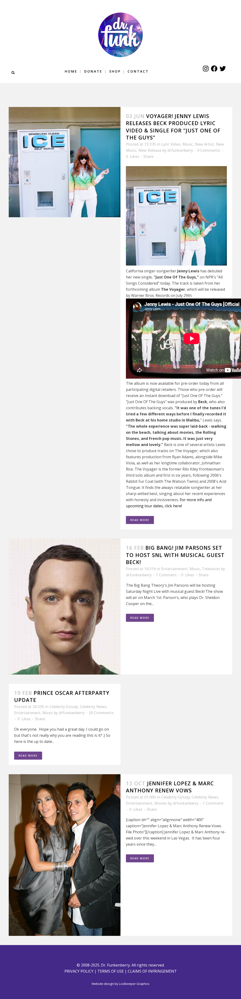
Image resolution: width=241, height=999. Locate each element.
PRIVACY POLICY (78, 971)
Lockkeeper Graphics (134, 984)
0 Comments (208, 150)
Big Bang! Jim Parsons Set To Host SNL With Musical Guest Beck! (175, 554)
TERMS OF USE (110, 971)
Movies (160, 803)
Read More (139, 520)
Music (187, 144)
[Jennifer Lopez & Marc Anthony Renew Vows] (64, 855)
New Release (149, 150)
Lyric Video (171, 144)
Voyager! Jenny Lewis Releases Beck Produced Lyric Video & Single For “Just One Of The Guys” (173, 126)
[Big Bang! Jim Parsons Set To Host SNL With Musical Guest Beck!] (64, 607)
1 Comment (166, 574)
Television (211, 568)
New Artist (204, 144)
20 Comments (101, 712)
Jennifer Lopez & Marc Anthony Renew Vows (170, 787)
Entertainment (174, 568)
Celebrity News (93, 706)
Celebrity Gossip (63, 706)
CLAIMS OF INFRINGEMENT (152, 971)
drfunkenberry (180, 150)
